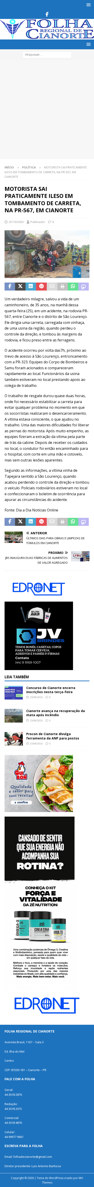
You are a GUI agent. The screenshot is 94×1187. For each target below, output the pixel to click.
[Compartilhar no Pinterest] (41, 287)
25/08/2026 (36, 697)
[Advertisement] (47, 110)
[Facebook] (47, 14)
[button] (88, 4)
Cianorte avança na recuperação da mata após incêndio (55, 713)
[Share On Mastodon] (83, 287)
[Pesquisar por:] (47, 54)
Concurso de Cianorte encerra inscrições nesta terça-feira (50, 690)
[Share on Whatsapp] (73, 287)
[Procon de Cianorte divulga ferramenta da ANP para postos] (14, 739)
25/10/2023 (16, 222)
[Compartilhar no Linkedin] (31, 287)
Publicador (37, 222)
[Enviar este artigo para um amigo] (52, 287)
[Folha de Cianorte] (47, 36)
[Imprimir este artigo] (62, 287)
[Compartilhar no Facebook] (10, 287)
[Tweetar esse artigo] (20, 287)
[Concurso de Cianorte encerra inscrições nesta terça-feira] (14, 693)
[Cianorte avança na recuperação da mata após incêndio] (14, 716)
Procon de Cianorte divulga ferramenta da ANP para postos (52, 736)
